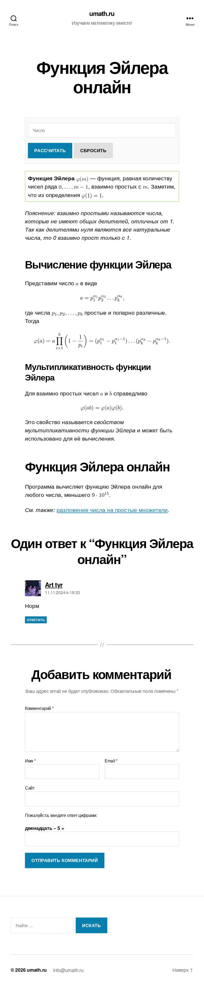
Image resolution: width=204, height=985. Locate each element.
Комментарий (39, 708)
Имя (30, 760)
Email (111, 760)
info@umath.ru (68, 969)
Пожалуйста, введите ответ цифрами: (61, 815)
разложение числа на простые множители (112, 510)
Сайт (30, 787)
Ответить (36, 619)
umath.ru (101, 13)
